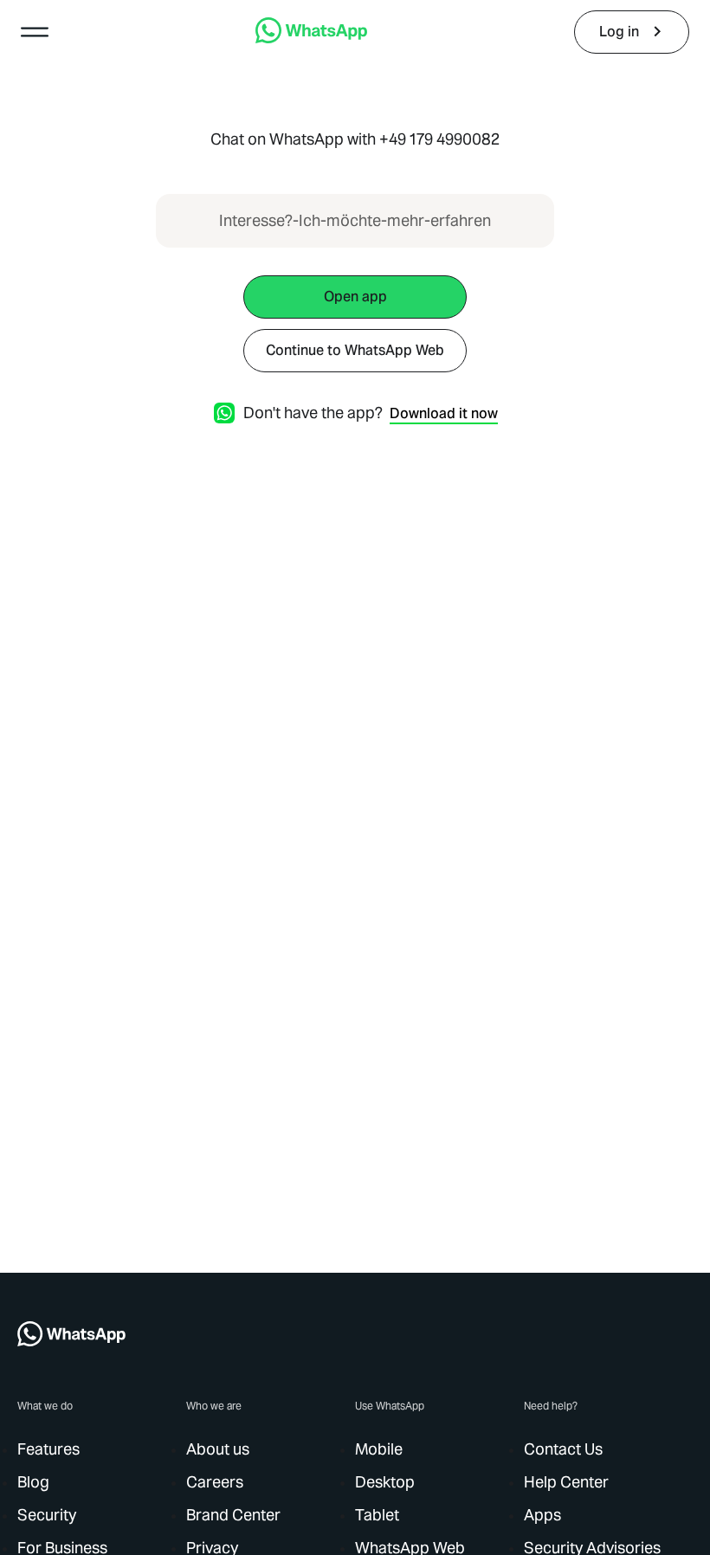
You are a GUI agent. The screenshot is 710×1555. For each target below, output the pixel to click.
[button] (34, 32)
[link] (311, 38)
